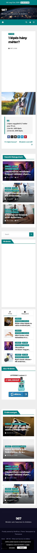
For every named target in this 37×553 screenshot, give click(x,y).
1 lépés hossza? (11, 142)
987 (4, 10)
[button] (26, 22)
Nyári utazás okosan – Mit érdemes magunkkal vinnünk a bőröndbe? (23, 363)
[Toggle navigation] (34, 22)
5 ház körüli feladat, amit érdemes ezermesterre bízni (16, 217)
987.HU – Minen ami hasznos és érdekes (18, 539)
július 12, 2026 (12, 455)
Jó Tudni (11, 33)
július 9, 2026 (12, 478)
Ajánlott (8, 166)
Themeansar (18, 534)
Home (3, 539)
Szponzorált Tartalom (11, 168)
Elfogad (22, 548)
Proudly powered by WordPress (11, 531)
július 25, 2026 (12, 433)
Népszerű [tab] (25, 314)
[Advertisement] (18, 72)
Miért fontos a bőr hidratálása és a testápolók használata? (22, 338)
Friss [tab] (10, 313)
